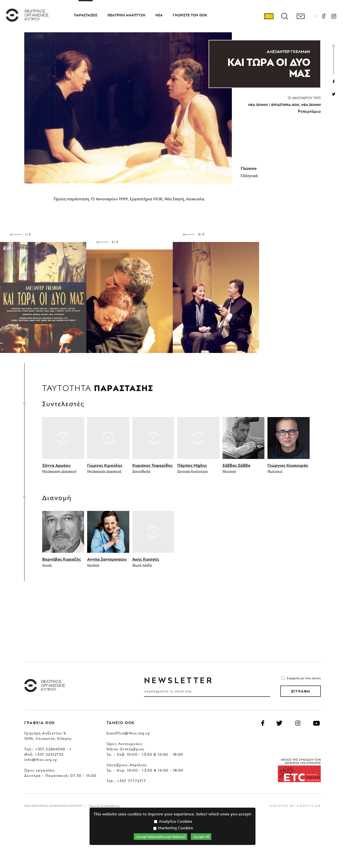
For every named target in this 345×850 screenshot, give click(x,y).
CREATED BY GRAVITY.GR (295, 806)
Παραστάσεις (85, 15)
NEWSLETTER (178, 680)
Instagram (333, 16)
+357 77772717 (131, 781)
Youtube (316, 723)
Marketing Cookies (175, 827)
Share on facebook (333, 81)
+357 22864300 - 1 (53, 749)
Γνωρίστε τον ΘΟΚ (190, 15)
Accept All (201, 837)
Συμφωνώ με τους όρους (304, 678)
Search (284, 16)
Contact (300, 16)
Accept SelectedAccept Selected (160, 837)
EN (315, 16)
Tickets (268, 16)
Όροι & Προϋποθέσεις (104, 806)
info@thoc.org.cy (40, 759)
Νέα (159, 15)
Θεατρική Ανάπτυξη (126, 15)
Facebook (323, 16)
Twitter (333, 94)
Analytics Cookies (175, 821)
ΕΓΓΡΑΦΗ (300, 691)
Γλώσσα (249, 168)
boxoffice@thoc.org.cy (128, 733)
